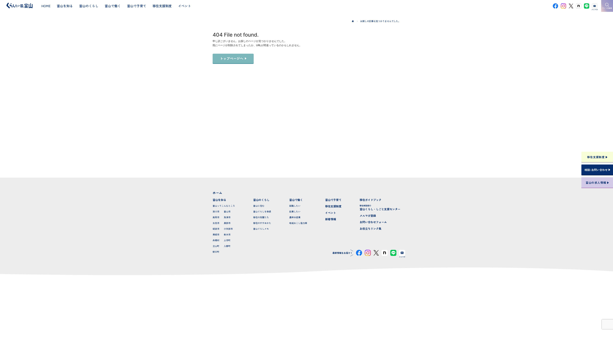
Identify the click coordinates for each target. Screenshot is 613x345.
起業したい (294, 211)
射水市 (227, 234)
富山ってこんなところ (224, 205)
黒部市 (227, 223)
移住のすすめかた (262, 223)
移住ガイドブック (370, 200)
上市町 (227, 240)
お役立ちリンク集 (370, 228)
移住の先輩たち (261, 217)
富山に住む (258, 205)
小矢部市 (228, 228)
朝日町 (216, 251)
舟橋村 (216, 240)
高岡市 (216, 217)
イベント (330, 213)
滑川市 (216, 211)
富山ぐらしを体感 (262, 211)
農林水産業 (294, 217)
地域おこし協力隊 (298, 223)
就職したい (294, 205)
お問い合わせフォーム (373, 222)
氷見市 (216, 223)
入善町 (227, 246)
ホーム (217, 192)
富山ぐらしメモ (261, 228)
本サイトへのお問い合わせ (306, 310)
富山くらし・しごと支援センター (380, 207)
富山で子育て (333, 200)
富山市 (227, 211)
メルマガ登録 (368, 216)
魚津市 (227, 217)
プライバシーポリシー (306, 331)
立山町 (216, 246)
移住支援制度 (333, 206)
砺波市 (216, 228)
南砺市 (216, 234)
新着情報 (330, 219)
